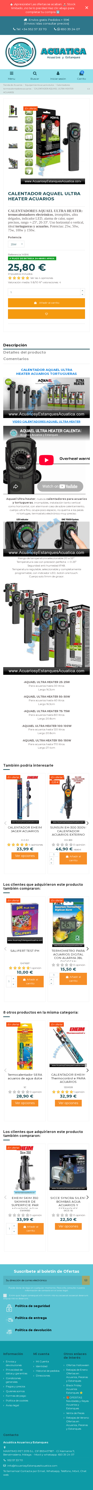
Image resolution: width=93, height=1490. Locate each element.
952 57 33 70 (15, 1460)
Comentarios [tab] (16, 359)
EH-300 (68, 840)
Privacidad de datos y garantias (16, 1371)
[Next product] (89, 88)
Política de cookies (17, 1400)
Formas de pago (16, 1395)
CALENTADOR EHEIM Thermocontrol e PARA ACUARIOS (68, 1078)
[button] (5, 823)
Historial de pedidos (47, 1370)
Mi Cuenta (42, 1361)
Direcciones (43, 1375)
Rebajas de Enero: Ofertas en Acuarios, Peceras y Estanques (77, 1375)
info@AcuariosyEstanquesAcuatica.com (32, 1465)
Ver (24, 855)
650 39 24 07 (70, 29)
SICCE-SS (68, 1210)
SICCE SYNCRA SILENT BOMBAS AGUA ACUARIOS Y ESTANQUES (68, 1203)
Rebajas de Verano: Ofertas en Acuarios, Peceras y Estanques (77, 1423)
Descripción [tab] (15, 345)
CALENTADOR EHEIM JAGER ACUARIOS (25, 829)
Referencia (14, 254)
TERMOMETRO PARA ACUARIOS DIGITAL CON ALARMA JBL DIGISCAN (68, 956)
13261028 (68, 1087)
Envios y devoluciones (14, 1363)
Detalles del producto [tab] (24, 352)
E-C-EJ (25, 840)
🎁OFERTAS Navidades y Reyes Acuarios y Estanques (77, 1403)
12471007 (25, 963)
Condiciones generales (13, 1379)
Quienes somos (15, 1391)
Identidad (41, 1366)
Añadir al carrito (49, 302)
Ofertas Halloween (77, 1365)
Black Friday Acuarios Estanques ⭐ (74, 1389)
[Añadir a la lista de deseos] (46, 314)
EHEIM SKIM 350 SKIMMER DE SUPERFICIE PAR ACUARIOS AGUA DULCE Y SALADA (25, 1205)
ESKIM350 (25, 1210)
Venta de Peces (75, 1413)
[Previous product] (88, 88)
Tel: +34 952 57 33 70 (32, 29)
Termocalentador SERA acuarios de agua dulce (25, 1076)
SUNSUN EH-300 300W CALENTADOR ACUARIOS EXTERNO (68, 831)
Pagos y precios (15, 1386)
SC (25, 1087)
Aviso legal (12, 1405)
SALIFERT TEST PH (24, 950)
